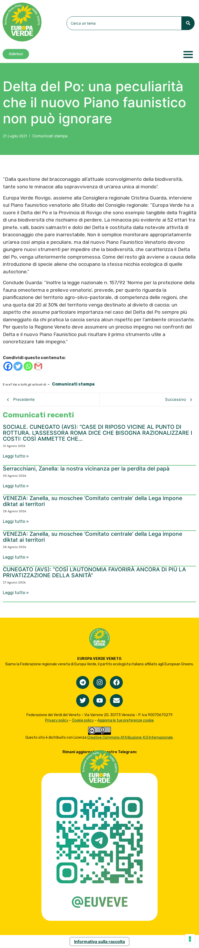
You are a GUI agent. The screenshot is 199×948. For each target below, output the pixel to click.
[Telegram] (82, 682)
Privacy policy (56, 720)
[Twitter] (18, 366)
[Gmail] (38, 366)
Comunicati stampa (49, 135)
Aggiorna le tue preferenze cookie (125, 720)
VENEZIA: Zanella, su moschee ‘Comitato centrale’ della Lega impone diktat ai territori (92, 501)
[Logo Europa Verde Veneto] (22, 22)
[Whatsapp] (28, 366)
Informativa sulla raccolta (99, 941)
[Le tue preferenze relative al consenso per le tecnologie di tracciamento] (190, 939)
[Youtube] (99, 700)
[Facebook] (7, 366)
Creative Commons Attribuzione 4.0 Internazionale (130, 737)
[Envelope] (116, 700)
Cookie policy (83, 720)
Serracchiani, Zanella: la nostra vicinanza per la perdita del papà (86, 469)
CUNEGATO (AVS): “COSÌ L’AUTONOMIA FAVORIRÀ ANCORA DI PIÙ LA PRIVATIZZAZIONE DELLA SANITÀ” (94, 572)
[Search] (188, 23)
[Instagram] (99, 682)
